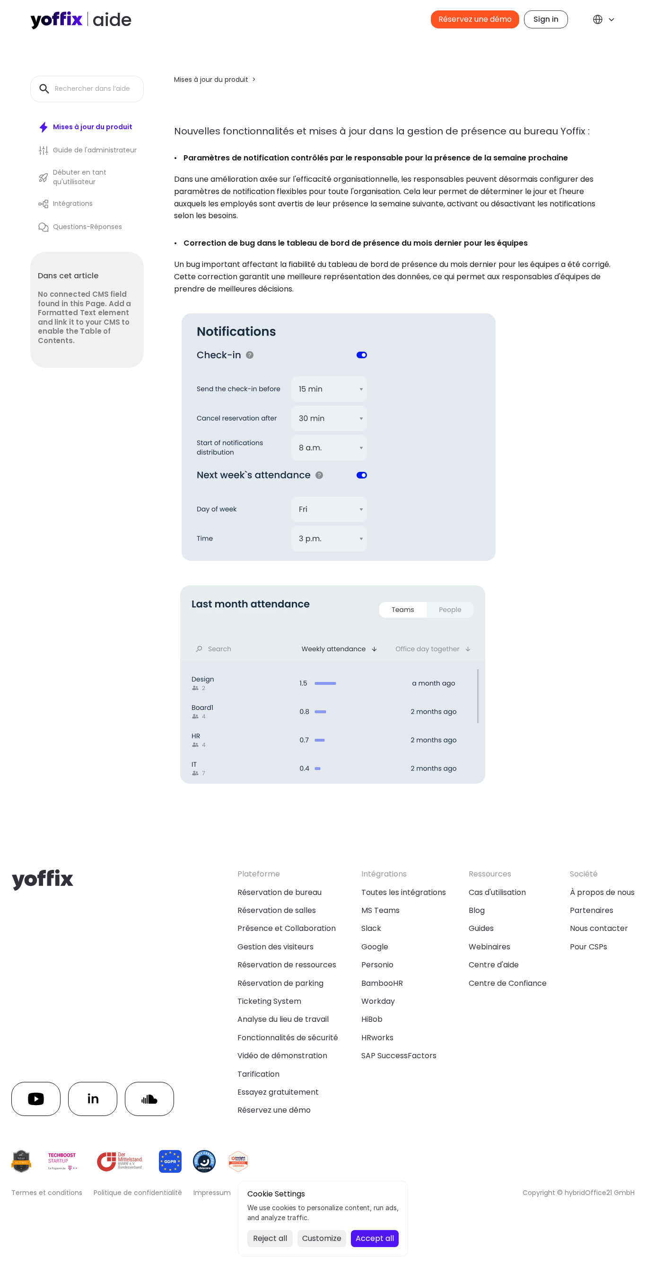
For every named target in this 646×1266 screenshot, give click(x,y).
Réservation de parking (280, 983)
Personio (377, 964)
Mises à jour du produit (211, 79)
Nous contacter (599, 928)
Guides (481, 928)
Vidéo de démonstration (282, 1055)
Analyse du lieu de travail (283, 1019)
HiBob (372, 1019)
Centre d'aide (494, 964)
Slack (371, 928)
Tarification (258, 1074)
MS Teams (380, 910)
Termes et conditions (46, 1192)
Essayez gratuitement (278, 1092)
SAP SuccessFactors (398, 1055)
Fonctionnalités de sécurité (287, 1037)
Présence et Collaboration (286, 928)
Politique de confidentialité (138, 1192)
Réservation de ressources (286, 964)
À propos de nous (602, 892)
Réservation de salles (276, 910)
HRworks (377, 1037)
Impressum (212, 1192)
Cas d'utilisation (497, 892)
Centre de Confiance (508, 983)
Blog (477, 910)
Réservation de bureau (279, 892)
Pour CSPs (588, 946)
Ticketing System (269, 1001)
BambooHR (382, 983)
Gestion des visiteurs (275, 946)
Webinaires (489, 946)
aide (112, 19)
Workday (378, 1001)
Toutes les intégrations (403, 892)
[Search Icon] (87, 89)
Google (374, 946)
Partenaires (591, 910)
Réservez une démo (274, 1110)
